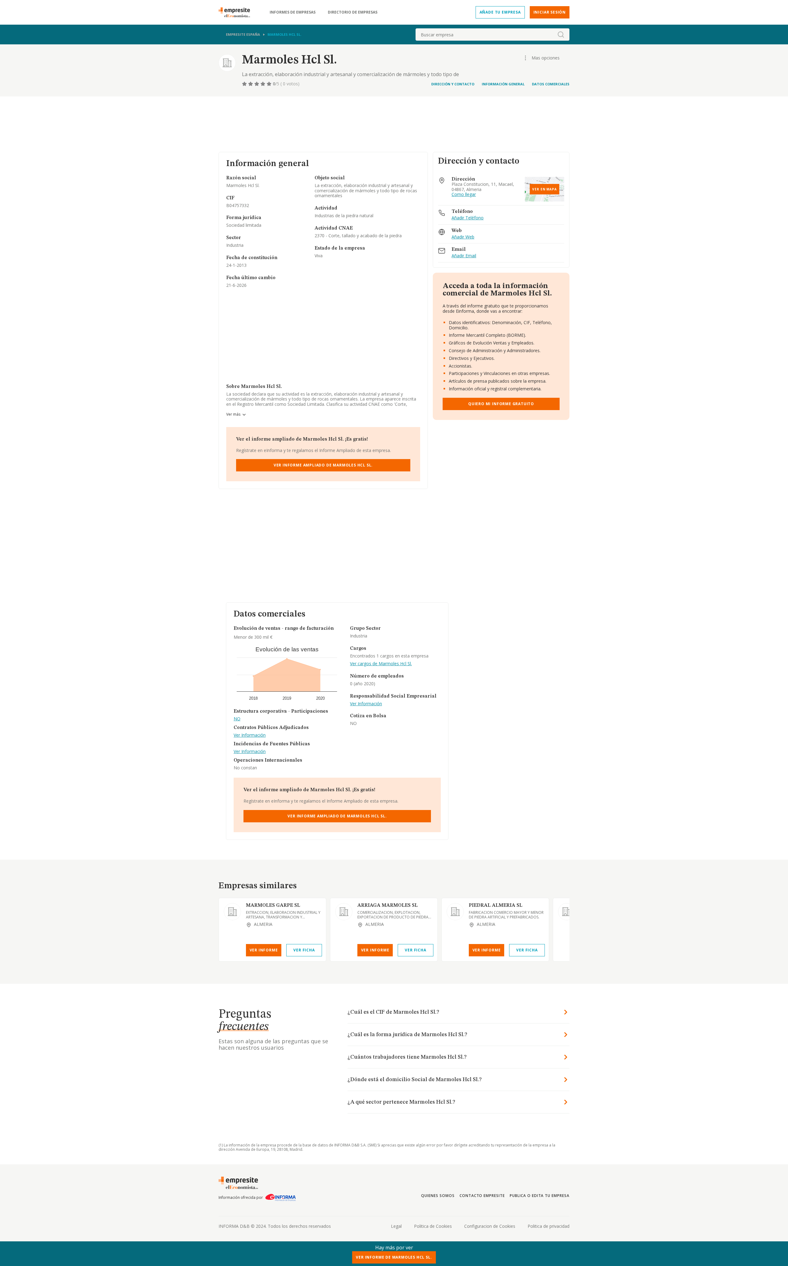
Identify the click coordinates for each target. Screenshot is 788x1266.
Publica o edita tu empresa (539, 1195)
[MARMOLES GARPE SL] (232, 911)
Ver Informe (264, 950)
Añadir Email (464, 255)
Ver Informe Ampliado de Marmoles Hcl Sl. (323, 465)
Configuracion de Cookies (489, 1226)
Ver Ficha (304, 950)
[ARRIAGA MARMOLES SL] (343, 911)
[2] (251, 83)
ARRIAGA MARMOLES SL (387, 905)
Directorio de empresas (352, 12)
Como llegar (464, 194)
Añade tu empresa (500, 12)
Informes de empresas (293, 12)
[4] (263, 83)
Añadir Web (463, 237)
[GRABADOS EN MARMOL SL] (566, 911)
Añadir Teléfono (468, 218)
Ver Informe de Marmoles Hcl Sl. (394, 1257)
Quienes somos (437, 1195)
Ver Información (250, 735)
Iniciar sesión (549, 12)
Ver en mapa (544, 189)
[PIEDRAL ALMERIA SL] (455, 911)
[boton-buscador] (561, 34)
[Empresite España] (237, 12)
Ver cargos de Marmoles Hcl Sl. (381, 663)
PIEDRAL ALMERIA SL (495, 905)
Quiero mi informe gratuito (501, 403)
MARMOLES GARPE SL (273, 905)
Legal (396, 1226)
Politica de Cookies (433, 1226)
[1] (245, 83)
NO (237, 719)
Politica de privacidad (548, 1226)
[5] (270, 83)
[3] (257, 83)
